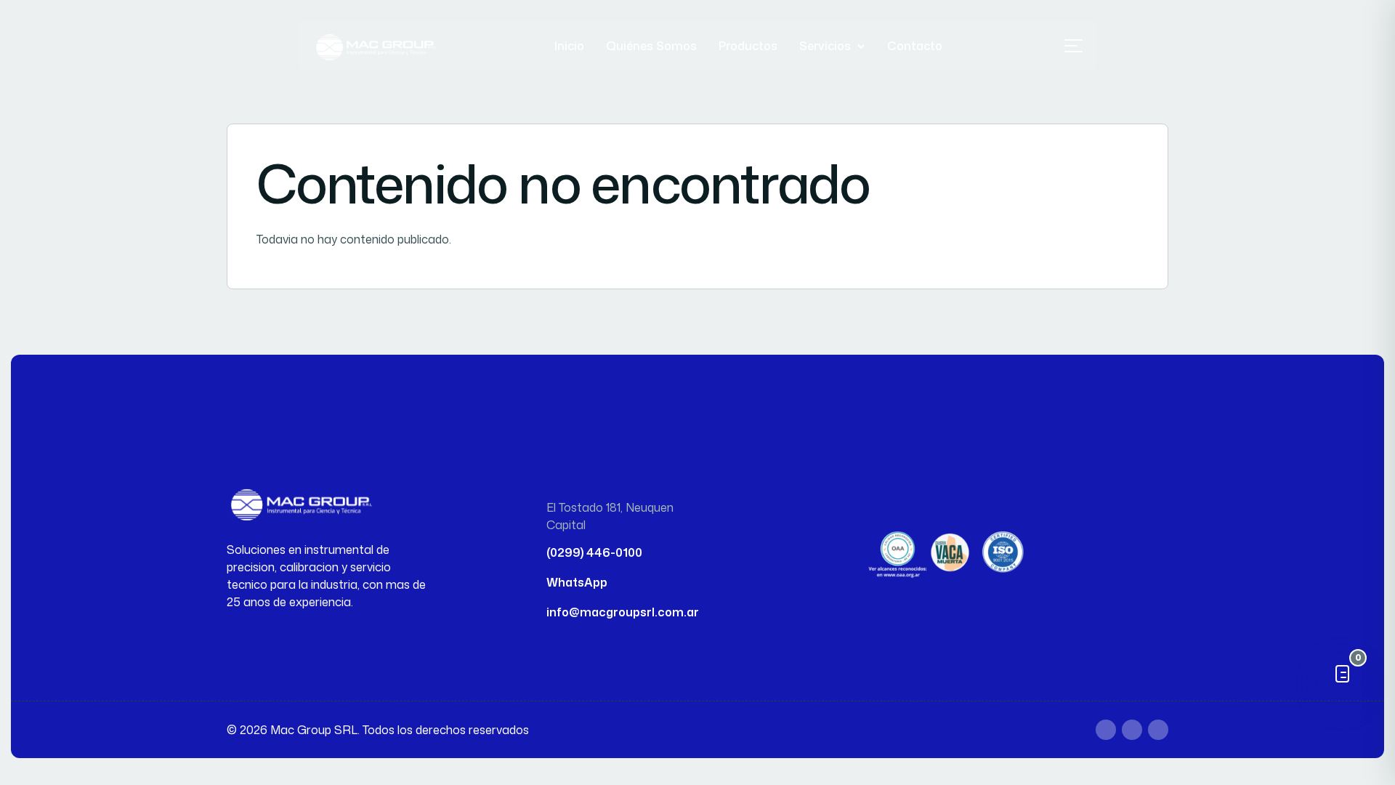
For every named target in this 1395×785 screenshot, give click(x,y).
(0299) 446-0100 (594, 552)
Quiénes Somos (651, 46)
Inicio (569, 46)
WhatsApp (576, 582)
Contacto (914, 46)
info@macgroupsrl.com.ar (622, 612)
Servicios (825, 46)
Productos (748, 46)
